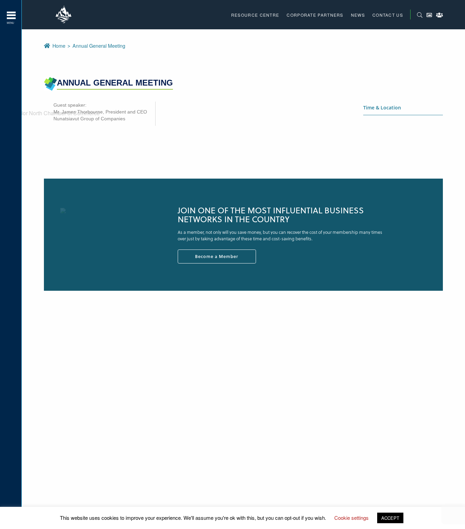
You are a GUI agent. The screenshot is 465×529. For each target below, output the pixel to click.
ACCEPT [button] (390, 518)
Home (59, 45)
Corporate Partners (315, 15)
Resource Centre (255, 15)
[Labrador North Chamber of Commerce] (64, 14)
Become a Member (216, 256)
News (358, 15)
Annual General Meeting (99, 45)
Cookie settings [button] (351, 517)
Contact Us (387, 15)
